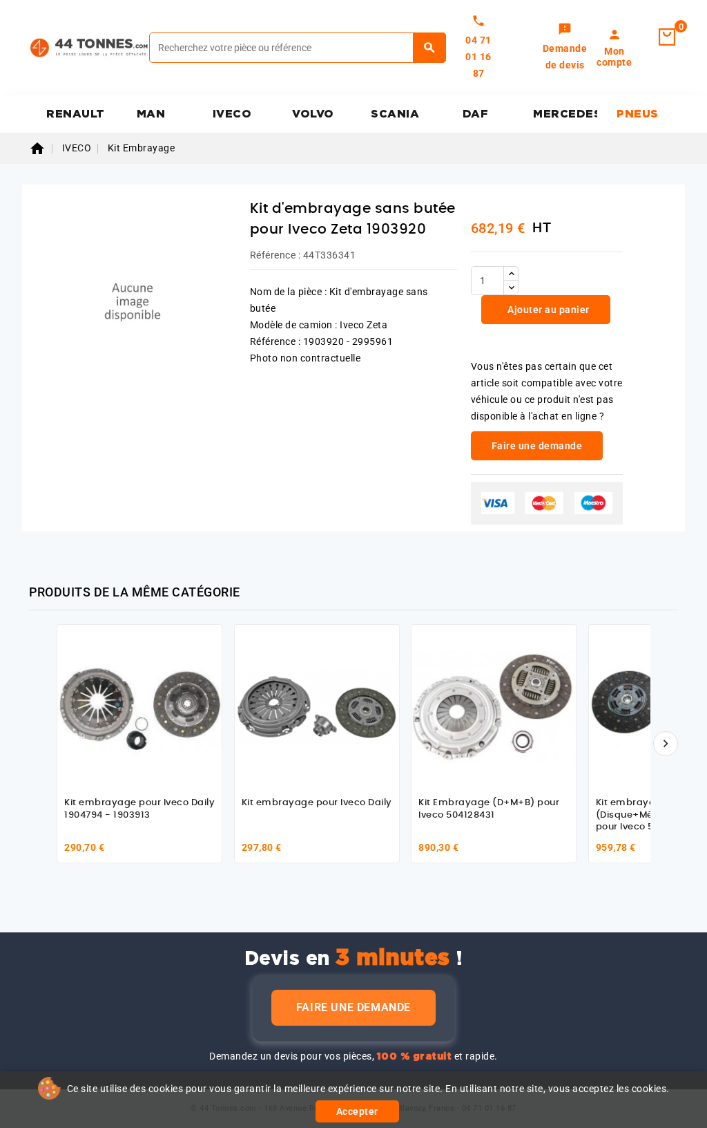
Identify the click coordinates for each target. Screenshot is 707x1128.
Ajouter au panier (547, 309)
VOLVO (313, 114)
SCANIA (395, 114)
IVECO (232, 114)
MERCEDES (565, 114)
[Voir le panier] (667, 37)
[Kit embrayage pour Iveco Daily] (317, 707)
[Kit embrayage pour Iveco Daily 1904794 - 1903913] (139, 707)
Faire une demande (353, 1007)
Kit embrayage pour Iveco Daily (317, 802)
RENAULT (75, 114)
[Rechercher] (430, 47)
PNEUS (638, 114)
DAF (476, 114)
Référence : (275, 255)
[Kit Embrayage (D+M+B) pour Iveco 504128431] (494, 707)
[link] (565, 47)
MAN (151, 114)
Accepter (357, 1111)
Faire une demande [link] (537, 445)
